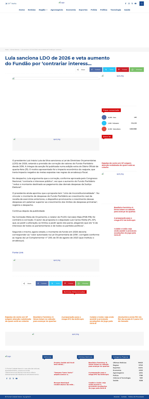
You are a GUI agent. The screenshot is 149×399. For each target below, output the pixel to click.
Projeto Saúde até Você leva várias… (64, 363)
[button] (141, 3)
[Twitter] (132, 3)
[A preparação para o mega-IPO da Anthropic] (107, 221)
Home (6, 49)
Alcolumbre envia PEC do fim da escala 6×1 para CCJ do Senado (130, 319)
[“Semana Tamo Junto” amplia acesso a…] (47, 376)
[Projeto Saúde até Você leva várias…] (47, 366)
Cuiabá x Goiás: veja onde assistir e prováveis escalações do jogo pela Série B (125, 232)
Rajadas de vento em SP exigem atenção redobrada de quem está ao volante (118, 165)
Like (135, 117)
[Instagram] (129, 3)
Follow (134, 123)
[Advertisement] (74, 30)
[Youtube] (135, 3)
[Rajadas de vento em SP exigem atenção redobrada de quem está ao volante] (119, 151)
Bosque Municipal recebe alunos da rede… (64, 383)
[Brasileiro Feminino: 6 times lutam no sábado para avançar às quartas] (107, 210)
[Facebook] (125, 3)
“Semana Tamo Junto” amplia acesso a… (63, 373)
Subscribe (133, 129)
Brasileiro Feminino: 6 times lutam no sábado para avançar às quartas (124, 209)
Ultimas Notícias (14, 49)
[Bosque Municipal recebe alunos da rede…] (47, 386)
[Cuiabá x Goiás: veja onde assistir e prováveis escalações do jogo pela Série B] (107, 232)
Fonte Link (17, 252)
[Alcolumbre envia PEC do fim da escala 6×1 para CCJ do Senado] (131, 306)
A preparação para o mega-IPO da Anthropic (124, 219)
